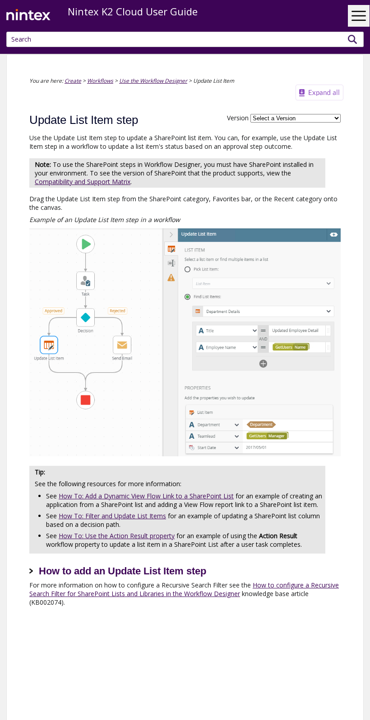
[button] (353, 39)
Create (73, 80)
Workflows (100, 80)
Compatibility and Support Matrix (82, 181)
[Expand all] (319, 92)
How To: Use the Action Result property (117, 535)
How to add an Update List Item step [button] (122, 571)
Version (238, 118)
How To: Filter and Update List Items (112, 516)
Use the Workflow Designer (153, 80)
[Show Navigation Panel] (359, 16)
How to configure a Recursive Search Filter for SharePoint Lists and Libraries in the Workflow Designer (184, 589)
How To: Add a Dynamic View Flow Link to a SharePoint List (146, 496)
